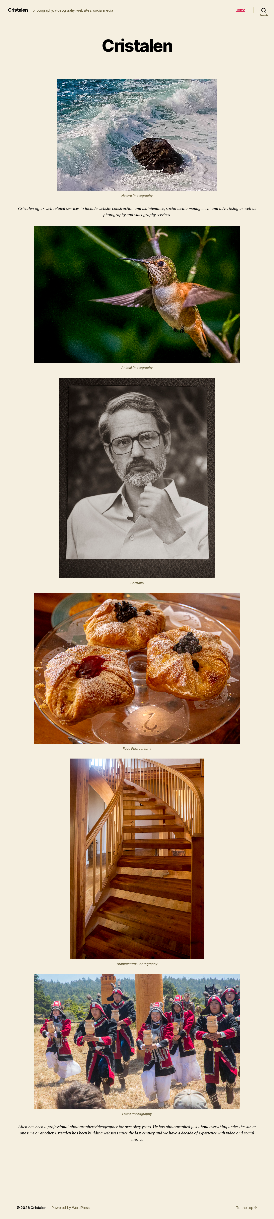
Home (240, 10)
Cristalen (18, 10)
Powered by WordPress (70, 1208)
